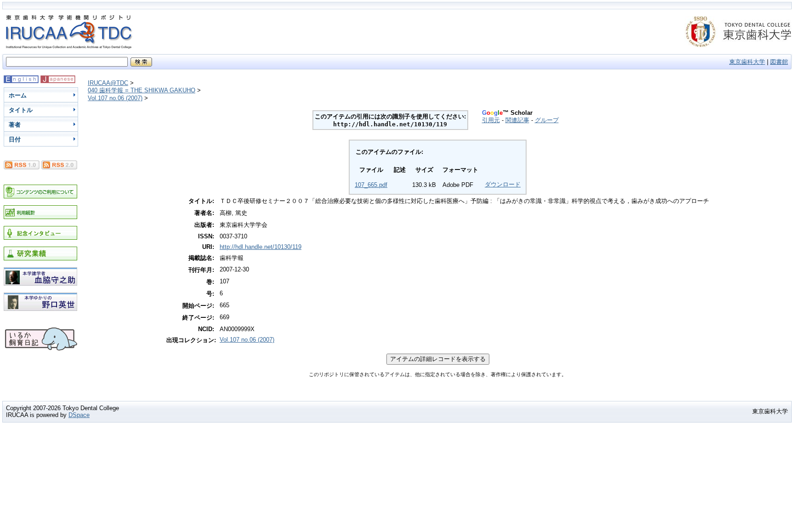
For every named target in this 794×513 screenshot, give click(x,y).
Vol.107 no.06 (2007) (115, 98)
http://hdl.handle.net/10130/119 (260, 246)
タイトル (21, 110)
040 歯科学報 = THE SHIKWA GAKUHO (141, 90)
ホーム (18, 95)
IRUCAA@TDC (108, 82)
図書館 (779, 61)
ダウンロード (503, 184)
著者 (15, 124)
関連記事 (517, 120)
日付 (15, 139)
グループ (547, 120)
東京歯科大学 (747, 61)
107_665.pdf (371, 184)
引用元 (491, 120)
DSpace (79, 415)
